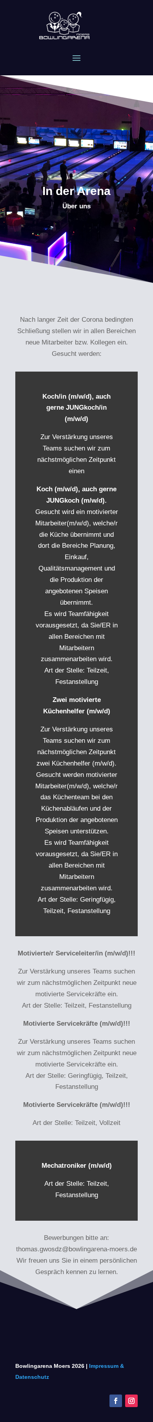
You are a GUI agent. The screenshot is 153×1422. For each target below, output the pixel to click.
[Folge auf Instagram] (131, 1401)
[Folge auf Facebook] (115, 1401)
